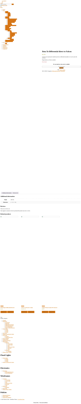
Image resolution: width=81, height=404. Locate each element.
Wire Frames (7, 29)
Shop (4, 10)
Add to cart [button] (3, 311)
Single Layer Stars (13, 32)
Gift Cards (7, 16)
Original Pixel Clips (9, 337)
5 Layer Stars (12, 35)
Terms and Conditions (7, 397)
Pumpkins (12, 39)
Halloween (10, 38)
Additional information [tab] (6, 192)
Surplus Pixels (8, 26)
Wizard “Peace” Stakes (9, 40)
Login (1, 3)
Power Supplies (8, 28)
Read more (24, 311)
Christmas (9, 30)
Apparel (6, 11)
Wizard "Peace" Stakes (7, 352)
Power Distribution (11, 22)
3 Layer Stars (12, 33)
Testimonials (5, 47)
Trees (11, 37)
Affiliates (4, 45)
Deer (11, 31)
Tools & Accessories (9, 41)
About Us (5, 46)
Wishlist (1, 306)
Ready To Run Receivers (12, 19)
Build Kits (9, 23)
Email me (61, 67)
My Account (5, 42)
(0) (2, 2)
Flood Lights (7, 12)
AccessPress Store (21, 399)
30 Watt (9, 15)
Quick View (10, 311)
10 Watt (9, 13)
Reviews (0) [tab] (15, 192)
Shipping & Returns (6, 395)
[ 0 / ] (4, 0)
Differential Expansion (12, 20)
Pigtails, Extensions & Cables (10, 25)
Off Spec (7, 336)
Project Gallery (5, 44)
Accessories (10, 24)
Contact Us (5, 48)
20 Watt (9, 14)
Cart (6, 43)
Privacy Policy (5, 396)
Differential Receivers (12, 21)
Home (4, 9)
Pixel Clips (7, 27)
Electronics (7, 18)
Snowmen (12, 36)
